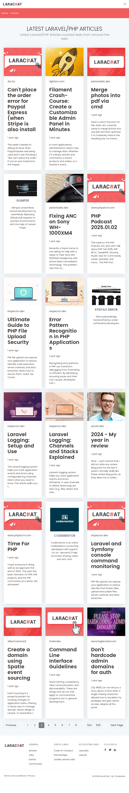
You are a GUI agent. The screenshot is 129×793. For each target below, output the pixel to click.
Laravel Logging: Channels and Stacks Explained (63, 446)
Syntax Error (106, 309)
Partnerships (60, 755)
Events (32, 759)
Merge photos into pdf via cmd (105, 98)
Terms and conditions (15, 775)
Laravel (83, 755)
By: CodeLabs (118, 776)
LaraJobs (84, 750)
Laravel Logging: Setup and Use (21, 443)
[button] (125, 4)
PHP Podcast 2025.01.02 (104, 221)
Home (5, 13)
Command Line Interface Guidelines (63, 658)
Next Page (117, 725)
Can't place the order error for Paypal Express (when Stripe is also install (22, 109)
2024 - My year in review (103, 440)
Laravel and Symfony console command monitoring (106, 555)
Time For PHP (18, 546)
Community (35, 763)
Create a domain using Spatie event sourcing (19, 663)
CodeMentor (64, 535)
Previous (11, 725)
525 (98, 725)
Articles (33, 750)
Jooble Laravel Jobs (64, 759)
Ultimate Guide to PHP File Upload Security (19, 331)
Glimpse (22, 200)
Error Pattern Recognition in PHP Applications (64, 333)
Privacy (31, 775)
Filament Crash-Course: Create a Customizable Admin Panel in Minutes (63, 109)
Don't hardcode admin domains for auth (103, 661)
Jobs (31, 755)
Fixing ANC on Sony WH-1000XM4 (63, 224)
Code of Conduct (63, 750)
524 (89, 725)
